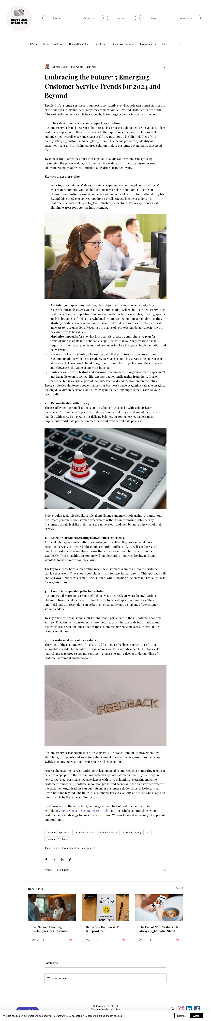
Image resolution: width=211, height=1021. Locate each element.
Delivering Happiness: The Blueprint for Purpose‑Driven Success (104, 929)
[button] (178, 44)
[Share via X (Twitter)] (54, 859)
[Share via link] (70, 859)
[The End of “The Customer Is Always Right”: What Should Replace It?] (159, 907)
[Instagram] (181, 1009)
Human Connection (79, 44)
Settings (181, 1015)
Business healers (70, 848)
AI (148, 832)
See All (179, 888)
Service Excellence (52, 44)
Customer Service (84, 832)
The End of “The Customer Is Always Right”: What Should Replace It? (158, 929)
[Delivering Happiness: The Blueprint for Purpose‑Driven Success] (105, 907)
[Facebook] (197, 1009)
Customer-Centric (108, 832)
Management (88, 848)
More (165, 44)
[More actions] (164, 67)
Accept (196, 1015)
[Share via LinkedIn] (62, 859)
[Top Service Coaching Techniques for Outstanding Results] (52, 907)
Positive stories (148, 44)
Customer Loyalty (132, 832)
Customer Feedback (57, 839)
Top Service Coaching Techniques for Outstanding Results (51, 929)
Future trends (52, 848)
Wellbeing (101, 44)
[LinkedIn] (189, 1009)
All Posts (32, 44)
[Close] (207, 1015)
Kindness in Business (123, 44)
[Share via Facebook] (46, 859)
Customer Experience (58, 832)
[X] (173, 1009)
